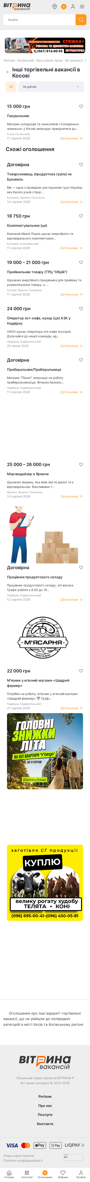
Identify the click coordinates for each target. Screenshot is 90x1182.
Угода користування (18, 1155)
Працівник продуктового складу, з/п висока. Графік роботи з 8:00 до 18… (40, 587)
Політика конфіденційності (23, 1160)
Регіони (8, 60)
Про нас (45, 1105)
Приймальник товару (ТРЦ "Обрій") (37, 272)
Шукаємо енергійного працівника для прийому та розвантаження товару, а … (44, 282)
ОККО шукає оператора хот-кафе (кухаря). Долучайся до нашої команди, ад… (39, 334)
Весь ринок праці (49, 60)
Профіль (81, 1177)
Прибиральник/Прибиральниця (34, 369)
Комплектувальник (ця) (27, 225)
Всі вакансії (74, 60)
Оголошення (45, 1177)
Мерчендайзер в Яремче (28, 474)
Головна (9, 1177)
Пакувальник (18, 116)
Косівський (25, 60)
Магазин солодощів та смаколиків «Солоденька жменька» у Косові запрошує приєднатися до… (43, 126)
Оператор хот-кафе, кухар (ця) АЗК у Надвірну (38, 320)
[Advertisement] (45, 427)
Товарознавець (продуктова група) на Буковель (39, 176)
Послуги (45, 1114)
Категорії (27, 1177)
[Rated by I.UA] (73, 1158)
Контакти (45, 1124)
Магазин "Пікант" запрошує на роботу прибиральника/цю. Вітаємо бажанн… (35, 380)
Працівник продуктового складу (34, 577)
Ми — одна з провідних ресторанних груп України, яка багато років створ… (45, 190)
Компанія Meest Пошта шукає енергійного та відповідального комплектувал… (40, 236)
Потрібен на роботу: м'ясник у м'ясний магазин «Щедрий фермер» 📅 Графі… (42, 696)
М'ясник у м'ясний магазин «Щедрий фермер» (38, 683)
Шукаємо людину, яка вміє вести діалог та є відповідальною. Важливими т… (40, 484)
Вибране (63, 1177)
